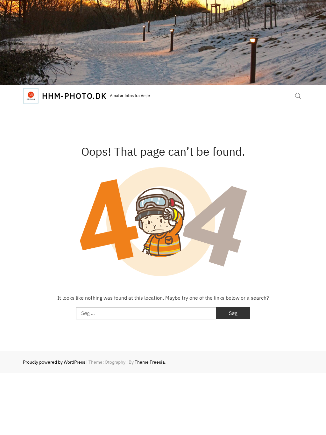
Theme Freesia (150, 362)
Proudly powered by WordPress (54, 362)
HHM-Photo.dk (74, 96)
